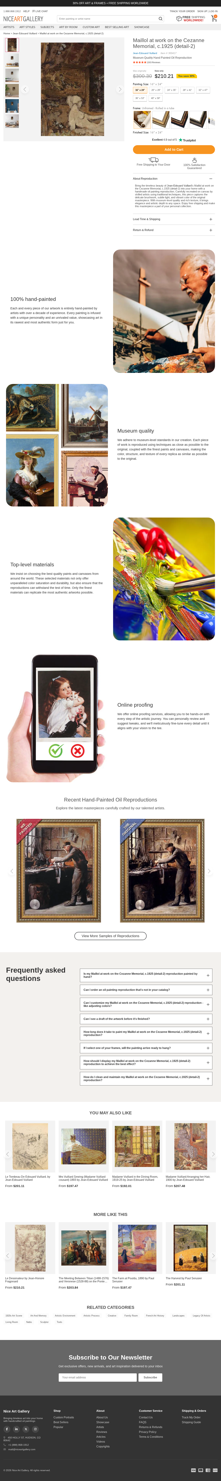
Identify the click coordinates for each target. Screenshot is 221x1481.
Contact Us (146, 1417)
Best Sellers (61, 1422)
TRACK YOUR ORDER (182, 11)
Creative (112, 1315)
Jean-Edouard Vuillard (25, 33)
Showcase (141, 27)
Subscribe (150, 1377)
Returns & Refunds (150, 1427)
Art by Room (68, 27)
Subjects (47, 27)
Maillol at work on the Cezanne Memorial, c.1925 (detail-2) (72, 33)
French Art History (155, 1315)
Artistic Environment (65, 1315)
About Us (102, 1417)
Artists (8, 27)
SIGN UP (202, 11)
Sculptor (44, 1322)
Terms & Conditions (151, 1436)
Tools (59, 1322)
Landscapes (178, 1315)
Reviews (101, 1431)
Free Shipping (192, 18)
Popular (58, 1427)
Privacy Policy (147, 1431)
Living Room (12, 1322)
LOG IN (213, 11)
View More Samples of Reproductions (110, 936)
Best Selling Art (117, 27)
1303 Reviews (153, 62)
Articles (100, 1436)
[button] (25, 89)
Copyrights (103, 1446)
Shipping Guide (191, 1422)
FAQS (142, 1422)
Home (6, 33)
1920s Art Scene (14, 1315)
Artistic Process (92, 1315)
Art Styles (27, 27)
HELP (26, 11)
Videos (100, 1441)
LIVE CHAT (42, 11)
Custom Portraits (64, 1417)
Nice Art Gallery (29, 19)
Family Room (131, 1315)
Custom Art (91, 27)
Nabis (29, 1322)
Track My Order (191, 1417)
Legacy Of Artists (201, 1315)
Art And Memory (38, 1315)
